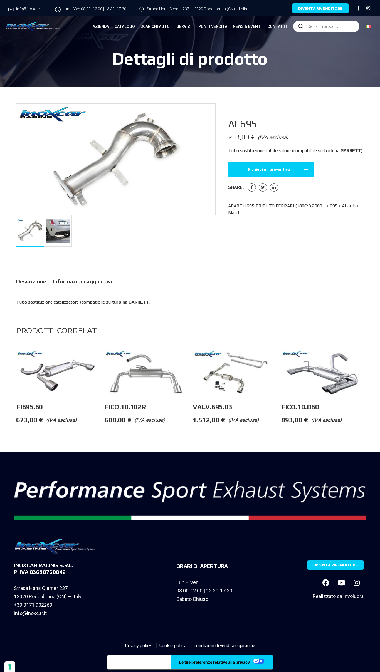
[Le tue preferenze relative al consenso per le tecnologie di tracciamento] (9, 666)
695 (333, 206)
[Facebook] (252, 187)
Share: (236, 187)
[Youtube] (341, 582)
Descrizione (31, 281)
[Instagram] (357, 582)
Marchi (234, 212)
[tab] (31, 282)
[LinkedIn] (274, 187)
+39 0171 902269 (33, 605)
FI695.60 (29, 407)
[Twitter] (263, 187)
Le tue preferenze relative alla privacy (214, 662)
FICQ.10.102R (125, 407)
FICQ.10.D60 (300, 407)
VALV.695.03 (212, 407)
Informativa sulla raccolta (139, 662)
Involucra (353, 596)
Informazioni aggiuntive (83, 281)
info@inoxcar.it (30, 613)
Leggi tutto (104, 360)
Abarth (349, 206)
